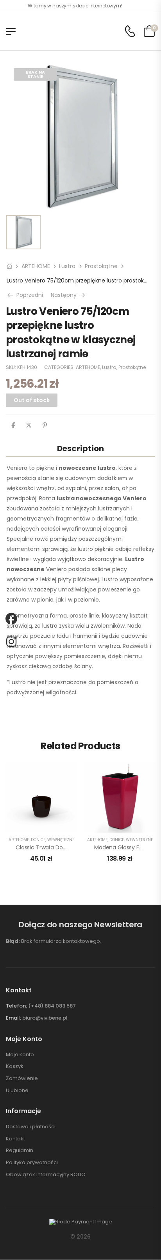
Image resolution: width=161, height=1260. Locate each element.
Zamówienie (22, 1078)
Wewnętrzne (60, 840)
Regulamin (19, 1150)
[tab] (80, 448)
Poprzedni (28, 295)
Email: (13, 1018)
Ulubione (17, 1090)
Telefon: (16, 1005)
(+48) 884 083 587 (52, 1005)
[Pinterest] (45, 425)
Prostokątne (101, 266)
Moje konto (20, 1055)
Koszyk (14, 1066)
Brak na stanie (35, 74)
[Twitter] (29, 425)
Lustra (67, 266)
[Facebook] (13, 425)
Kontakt (15, 1139)
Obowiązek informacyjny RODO (46, 1175)
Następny (68, 295)
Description (80, 448)
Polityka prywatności (32, 1162)
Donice (38, 840)
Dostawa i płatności (30, 1127)
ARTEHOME (35, 266)
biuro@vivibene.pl (45, 1018)
